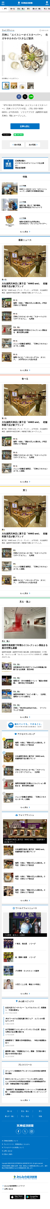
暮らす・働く (37, 9)
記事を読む (25, 126)
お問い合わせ (8, 1151)
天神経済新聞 (25, 3)
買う (28, 9)
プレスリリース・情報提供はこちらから (17, 1144)
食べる (12, 9)
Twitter (25, 1131)
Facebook (18, 1131)
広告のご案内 (8, 1154)
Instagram (31, 1131)
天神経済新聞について (11, 1141)
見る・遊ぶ (21, 9)
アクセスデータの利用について (14, 1147)
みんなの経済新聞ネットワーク (25, 1177)
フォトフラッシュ (8, 30)
